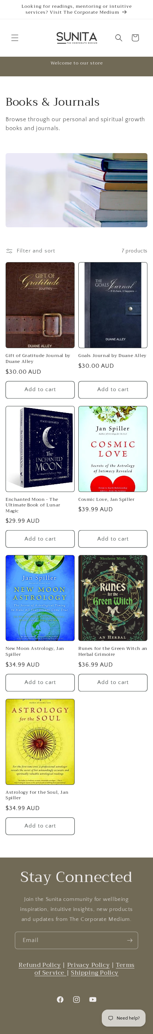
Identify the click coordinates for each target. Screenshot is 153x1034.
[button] (15, 38)
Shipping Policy (94, 973)
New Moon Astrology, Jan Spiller (35, 651)
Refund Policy (40, 965)
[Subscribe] (129, 940)
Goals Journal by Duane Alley (112, 356)
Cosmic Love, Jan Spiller (106, 500)
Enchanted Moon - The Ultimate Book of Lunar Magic (33, 505)
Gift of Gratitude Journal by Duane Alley (38, 358)
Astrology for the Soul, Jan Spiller (37, 795)
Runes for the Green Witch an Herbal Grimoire (112, 651)
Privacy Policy (88, 965)
